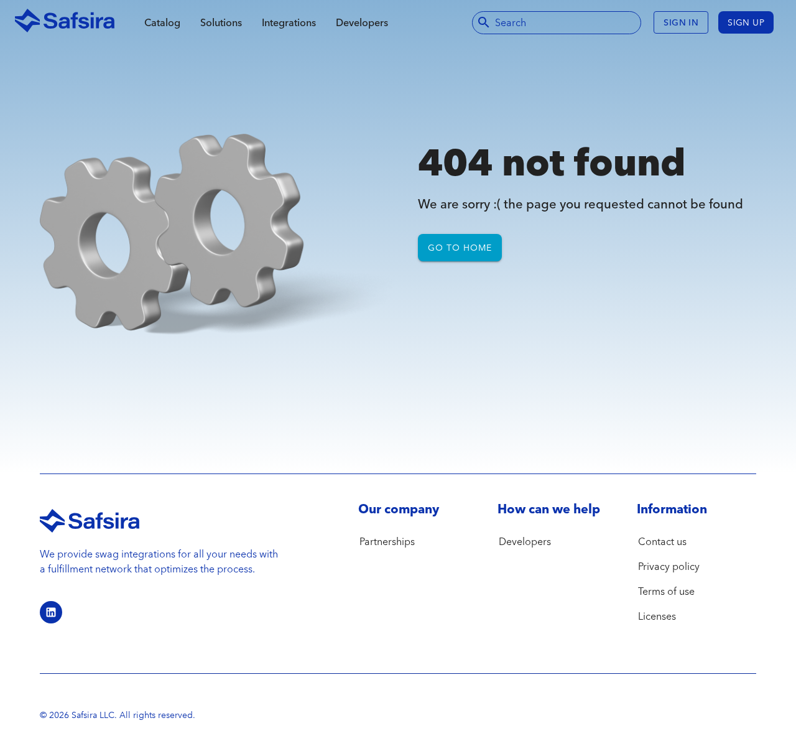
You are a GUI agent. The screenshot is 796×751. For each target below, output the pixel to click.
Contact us (662, 541)
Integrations (289, 22)
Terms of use (666, 591)
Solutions (221, 22)
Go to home (460, 247)
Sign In (681, 22)
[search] (484, 22)
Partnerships (387, 541)
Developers (362, 22)
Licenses (657, 616)
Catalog (162, 22)
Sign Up (746, 22)
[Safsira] (64, 22)
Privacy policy (669, 566)
